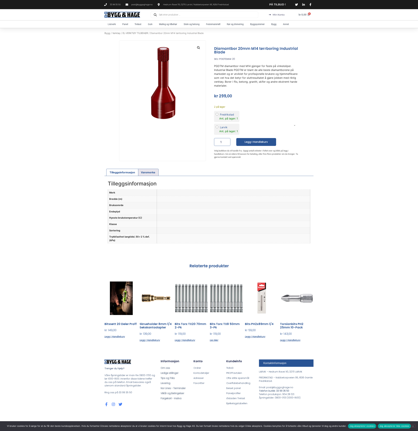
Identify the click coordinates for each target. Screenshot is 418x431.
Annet (286, 24)
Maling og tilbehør (168, 24)
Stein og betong (192, 24)
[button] (198, 48)
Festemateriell (213, 24)
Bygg (273, 24)
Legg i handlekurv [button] (114, 336)
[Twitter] (120, 404)
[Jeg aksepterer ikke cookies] (413, 425)
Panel (125, 24)
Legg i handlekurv (256, 142)
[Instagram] (113, 404)
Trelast (138, 24)
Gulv (150, 24)
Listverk (112, 24)
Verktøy (116, 33)
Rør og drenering (235, 24)
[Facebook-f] (106, 404)
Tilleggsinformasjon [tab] (122, 172)
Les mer (214, 340)
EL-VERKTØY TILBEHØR (135, 33)
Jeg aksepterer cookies (362, 426)
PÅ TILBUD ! (277, 4)
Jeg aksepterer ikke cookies (394, 426)
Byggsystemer (257, 24)
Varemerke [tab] (148, 172)
